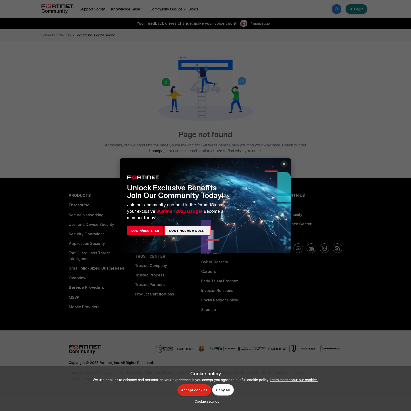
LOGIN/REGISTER (145, 230)
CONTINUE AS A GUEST (187, 230)
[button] (205, 401)
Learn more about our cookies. (294, 380)
